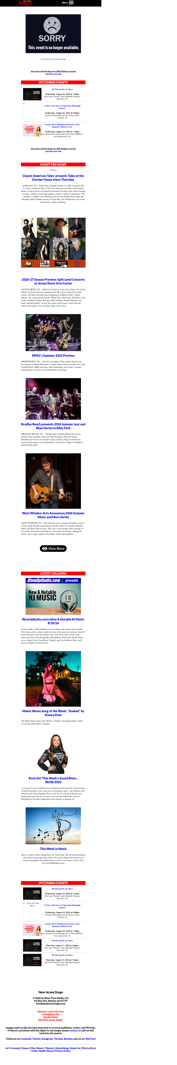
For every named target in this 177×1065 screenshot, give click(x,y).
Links (35, 1050)
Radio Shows (46, 1050)
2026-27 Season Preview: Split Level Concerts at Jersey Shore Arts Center (53, 281)
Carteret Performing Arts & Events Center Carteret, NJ (62, 116)
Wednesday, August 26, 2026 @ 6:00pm (62, 113)
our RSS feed (88, 1038)
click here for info (53, 74)
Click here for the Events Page (53, 59)
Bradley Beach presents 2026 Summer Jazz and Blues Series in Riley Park (53, 426)
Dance (25, 1048)
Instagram (47, 1038)
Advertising (61, 1048)
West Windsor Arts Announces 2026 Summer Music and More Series (53, 515)
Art (7, 1048)
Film (32, 1048)
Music (40, 1048)
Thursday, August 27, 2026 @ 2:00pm (62, 945)
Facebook (25, 1038)
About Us (75, 1048)
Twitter (36, 1038)
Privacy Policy (63, 1050)
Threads (58, 1038)
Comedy (15, 1048)
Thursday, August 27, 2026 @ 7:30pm (62, 960)
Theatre (49, 1048)
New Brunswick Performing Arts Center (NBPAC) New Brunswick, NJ (62, 135)
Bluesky (68, 1038)
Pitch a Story (89, 1048)
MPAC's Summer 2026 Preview (53, 355)
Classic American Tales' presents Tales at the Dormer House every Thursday (53, 177)
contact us (75, 1030)
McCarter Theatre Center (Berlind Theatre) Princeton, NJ (62, 97)
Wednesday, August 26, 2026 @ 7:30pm (62, 94)
